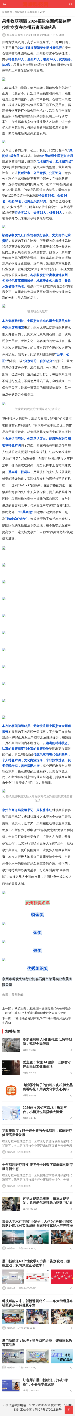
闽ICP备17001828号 (48, 1409)
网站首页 (20, 12)
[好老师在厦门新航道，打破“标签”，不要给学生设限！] (11, 1385)
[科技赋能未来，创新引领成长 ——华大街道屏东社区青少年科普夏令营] (13, 1316)
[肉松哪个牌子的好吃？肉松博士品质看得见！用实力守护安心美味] (11, 1090)
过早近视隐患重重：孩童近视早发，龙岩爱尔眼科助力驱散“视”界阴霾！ (48, 1203)
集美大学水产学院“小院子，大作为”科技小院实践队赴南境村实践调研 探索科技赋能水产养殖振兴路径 (37, 1226)
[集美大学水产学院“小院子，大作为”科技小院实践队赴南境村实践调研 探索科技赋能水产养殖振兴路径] (13, 1237)
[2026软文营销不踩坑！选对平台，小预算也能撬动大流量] (11, 1113)
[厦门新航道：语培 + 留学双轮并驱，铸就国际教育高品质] (13, 1356)
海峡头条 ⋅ (11, 1152)
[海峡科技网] (37, 3)
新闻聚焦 (32, 12)
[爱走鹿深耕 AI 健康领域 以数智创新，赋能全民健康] (11, 1045)
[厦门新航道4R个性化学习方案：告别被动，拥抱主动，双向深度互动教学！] (13, 1277)
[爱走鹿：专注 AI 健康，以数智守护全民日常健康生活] (11, 1067)
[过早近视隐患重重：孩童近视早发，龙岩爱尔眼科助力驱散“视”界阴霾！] (11, 1204)
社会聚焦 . (12, 35)
